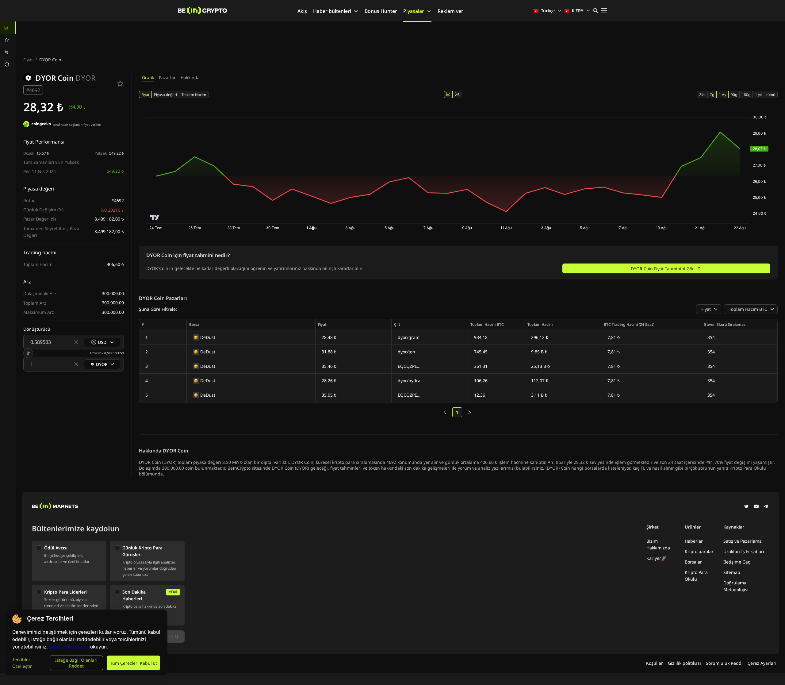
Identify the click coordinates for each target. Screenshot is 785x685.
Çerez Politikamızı (69, 647)
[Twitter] (746, 507)
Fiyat (28, 60)
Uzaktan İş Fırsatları (743, 551)
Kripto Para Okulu (696, 575)
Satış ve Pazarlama (742, 541)
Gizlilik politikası (684, 663)
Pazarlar (167, 77)
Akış (302, 11)
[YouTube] (756, 507)
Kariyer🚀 (656, 558)
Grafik (148, 77)
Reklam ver (450, 11)
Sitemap (731, 572)
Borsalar (693, 562)
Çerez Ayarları (762, 663)
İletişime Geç (736, 562)
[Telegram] (766, 507)
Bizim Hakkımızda (658, 544)
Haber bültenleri (332, 11)
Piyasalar (413, 11)
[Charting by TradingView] (154, 217)
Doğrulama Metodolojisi (736, 586)
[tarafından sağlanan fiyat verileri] (37, 125)
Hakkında (190, 77)
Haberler (694, 541)
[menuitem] (8, 27)
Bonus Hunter (381, 11)
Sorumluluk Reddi (724, 663)
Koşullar (654, 663)
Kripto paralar (699, 551)
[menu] (8, 46)
